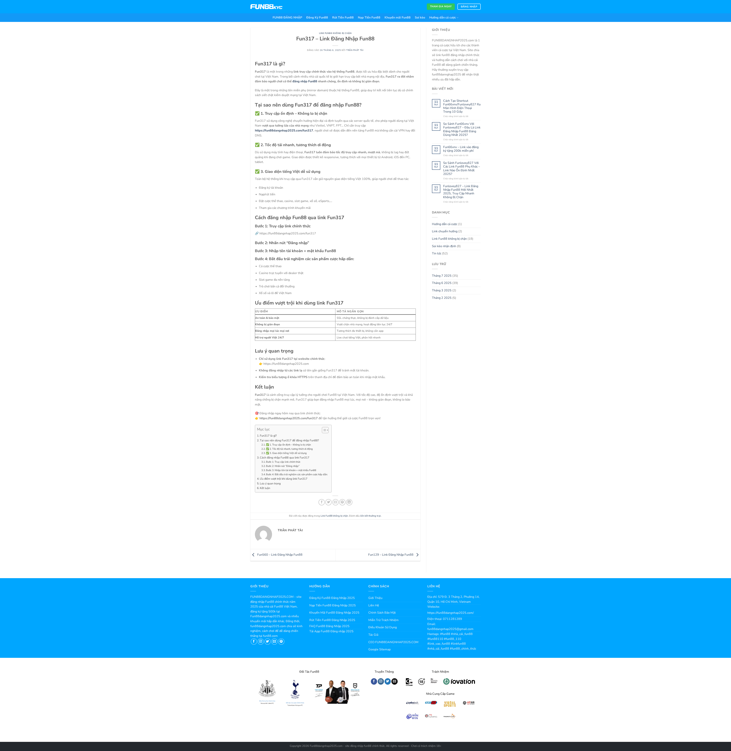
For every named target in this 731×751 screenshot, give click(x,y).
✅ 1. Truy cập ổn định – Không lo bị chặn (288, 444)
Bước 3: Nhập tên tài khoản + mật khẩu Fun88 (291, 470)
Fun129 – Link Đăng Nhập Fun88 (391, 555)
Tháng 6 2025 (442, 283)
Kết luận (265, 488)
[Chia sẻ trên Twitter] (328, 502)
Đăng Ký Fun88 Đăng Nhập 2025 (332, 598)
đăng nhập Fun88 (304, 81)
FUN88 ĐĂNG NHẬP (287, 17)
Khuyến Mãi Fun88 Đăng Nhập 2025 (334, 613)
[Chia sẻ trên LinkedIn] (349, 502)
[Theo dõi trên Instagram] (261, 641)
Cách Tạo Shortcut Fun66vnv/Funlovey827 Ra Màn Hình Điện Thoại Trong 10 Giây (461, 106)
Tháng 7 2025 (442, 276)
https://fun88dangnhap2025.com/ (450, 613)
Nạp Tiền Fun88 (369, 17)
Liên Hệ (373, 605)
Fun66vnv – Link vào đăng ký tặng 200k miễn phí (461, 149)
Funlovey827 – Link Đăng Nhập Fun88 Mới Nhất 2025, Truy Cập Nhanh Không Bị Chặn (460, 191)
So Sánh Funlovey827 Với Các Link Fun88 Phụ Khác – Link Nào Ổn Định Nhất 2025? (461, 168)
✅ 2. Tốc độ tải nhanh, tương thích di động (289, 449)
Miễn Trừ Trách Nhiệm (383, 620)
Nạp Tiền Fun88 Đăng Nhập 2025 (332, 605)
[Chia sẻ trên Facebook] (321, 502)
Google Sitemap (379, 649)
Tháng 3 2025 (442, 290)
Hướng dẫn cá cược (442, 17)
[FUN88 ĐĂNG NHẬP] (266, 6)
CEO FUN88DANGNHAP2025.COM (393, 642)
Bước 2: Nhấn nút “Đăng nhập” (282, 466)
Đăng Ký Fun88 (317, 17)
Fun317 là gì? (268, 436)
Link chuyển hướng (444, 231)
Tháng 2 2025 (442, 298)
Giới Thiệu (375, 598)
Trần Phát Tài (354, 50)
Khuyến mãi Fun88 (398, 17)
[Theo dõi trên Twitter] (267, 641)
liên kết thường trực (370, 516)
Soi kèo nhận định (444, 246)
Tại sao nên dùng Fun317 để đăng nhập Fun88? (289, 440)
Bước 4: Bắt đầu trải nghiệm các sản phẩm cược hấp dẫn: (297, 474)
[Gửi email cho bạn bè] (335, 502)
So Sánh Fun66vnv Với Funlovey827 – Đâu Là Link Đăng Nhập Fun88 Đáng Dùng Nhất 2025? (461, 129)
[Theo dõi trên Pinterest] (281, 641)
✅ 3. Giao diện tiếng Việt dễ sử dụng (286, 453)
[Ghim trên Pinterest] (342, 502)
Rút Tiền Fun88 (343, 17)
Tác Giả (373, 635)
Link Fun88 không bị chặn (335, 33)
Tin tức (436, 253)
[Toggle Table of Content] (323, 430)
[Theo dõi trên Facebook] (254, 641)
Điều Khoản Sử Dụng (382, 627)
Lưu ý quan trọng (270, 483)
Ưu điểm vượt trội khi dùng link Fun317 (283, 479)
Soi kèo (420, 17)
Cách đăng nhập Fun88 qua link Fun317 (284, 457)
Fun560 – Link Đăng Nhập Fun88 (279, 555)
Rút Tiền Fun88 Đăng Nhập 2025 (332, 620)
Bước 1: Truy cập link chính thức (283, 462)
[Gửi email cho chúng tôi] (274, 641)
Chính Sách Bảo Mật (382, 613)
